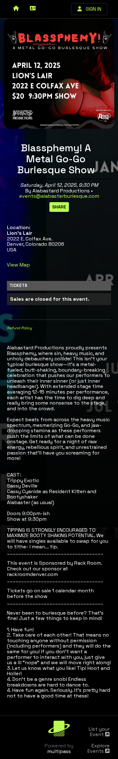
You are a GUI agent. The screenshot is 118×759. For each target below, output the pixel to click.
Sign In (91, 9)
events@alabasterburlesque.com (59, 196)
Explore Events (98, 748)
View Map (18, 264)
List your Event (99, 732)
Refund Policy (19, 328)
